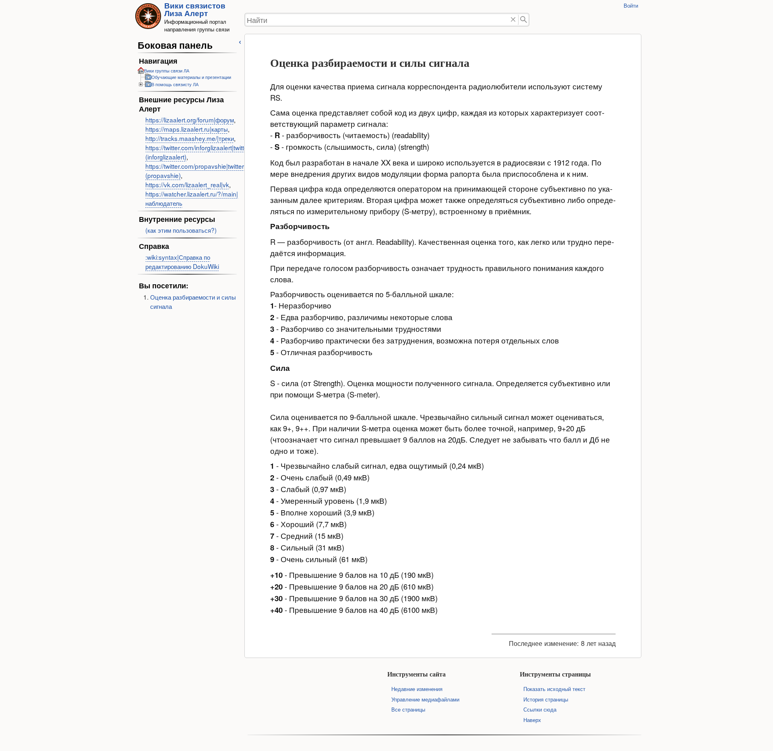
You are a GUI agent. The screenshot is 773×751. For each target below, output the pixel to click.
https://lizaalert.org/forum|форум (189, 119)
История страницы (545, 699)
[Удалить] (513, 20)
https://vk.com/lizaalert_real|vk (187, 184)
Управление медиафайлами (425, 699)
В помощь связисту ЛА (174, 84)
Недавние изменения (416, 689)
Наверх (532, 720)
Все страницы (408, 709)
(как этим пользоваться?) (181, 230)
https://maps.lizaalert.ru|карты (186, 128)
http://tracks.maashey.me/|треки (189, 138)
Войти (631, 5)
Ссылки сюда (539, 709)
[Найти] (524, 20)
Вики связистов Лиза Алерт (194, 9)
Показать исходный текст (554, 689)
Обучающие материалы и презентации (191, 77)
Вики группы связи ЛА (166, 70)
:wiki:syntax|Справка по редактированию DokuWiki (182, 261)
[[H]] (148, 18)
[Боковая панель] (240, 41)
